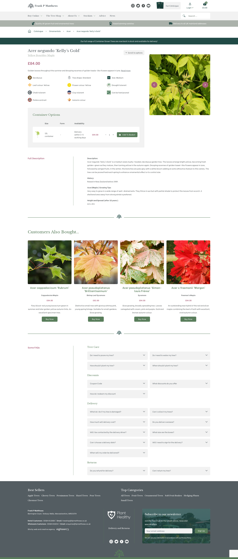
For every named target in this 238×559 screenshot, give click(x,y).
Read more (126, 70)
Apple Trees (33, 495)
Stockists (88, 16)
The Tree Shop (53, 16)
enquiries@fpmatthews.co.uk (75, 524)
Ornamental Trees (154, 495)
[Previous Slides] (154, 85)
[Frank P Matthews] (43, 5)
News (112, 16)
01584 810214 (52, 524)
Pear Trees (95, 495)
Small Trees (127, 500)
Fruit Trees (137, 495)
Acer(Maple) (93, 187)
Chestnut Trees (35, 500)
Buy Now (50, 319)
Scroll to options (135, 52)
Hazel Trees (82, 495)
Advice (102, 16)
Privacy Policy (186, 538)
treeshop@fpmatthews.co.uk (72, 520)
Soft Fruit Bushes (173, 495)
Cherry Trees (48, 495)
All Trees (125, 495)
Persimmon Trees (65, 495)
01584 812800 (49, 520)
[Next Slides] (205, 85)
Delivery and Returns (119, 528)
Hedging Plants (191, 495)
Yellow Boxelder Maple (41, 55)
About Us (72, 16)
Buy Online (33, 16)
